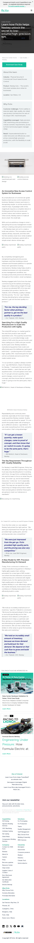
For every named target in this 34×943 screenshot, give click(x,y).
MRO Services (22, 840)
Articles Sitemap (7, 884)
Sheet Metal (6, 836)
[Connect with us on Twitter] (11, 926)
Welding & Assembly (24, 837)
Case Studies (24, 57)
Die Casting (5, 834)
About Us (5, 854)
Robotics (20, 858)
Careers (4, 857)
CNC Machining (7, 828)
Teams (20, 826)
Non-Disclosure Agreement (7, 876)
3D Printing (5, 821)
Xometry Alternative (8, 893)
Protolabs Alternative (8, 895)
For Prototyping (22, 821)
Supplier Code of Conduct (7, 871)
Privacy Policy (27, 809)
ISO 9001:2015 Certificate (6, 881)
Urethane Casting (7, 831)
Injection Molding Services (7, 824)
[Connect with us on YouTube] (18, 926)
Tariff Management (23, 832)
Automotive (21, 849)
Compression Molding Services (9, 840)
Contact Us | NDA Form (7, 848)
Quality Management (24, 829)
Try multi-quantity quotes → (17, 6)
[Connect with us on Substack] (22, 926)
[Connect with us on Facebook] (15, 926)
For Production (22, 824)
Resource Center (7, 865)
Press (3, 859)
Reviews (4, 851)
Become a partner (7, 862)
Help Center (6, 868)
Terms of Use (19, 809)
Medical (20, 855)
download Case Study (14, 65)
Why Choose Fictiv (23, 834)
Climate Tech (22, 860)
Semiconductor (22, 863)
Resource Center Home (9, 57)
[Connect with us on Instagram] (7, 926)
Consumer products (24, 852)
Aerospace (21, 847)
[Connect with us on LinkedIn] (3, 926)
